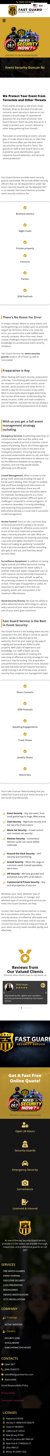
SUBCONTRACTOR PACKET (18, 1347)
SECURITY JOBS (12, 1338)
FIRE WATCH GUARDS (14, 1271)
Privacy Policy (8, 1392)
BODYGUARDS (10, 1289)
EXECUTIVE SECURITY (14, 1280)
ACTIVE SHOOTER (13, 1324)
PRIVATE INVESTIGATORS (16, 1294)
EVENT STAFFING (11, 1275)
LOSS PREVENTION (12, 1285)
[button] (4, 21)
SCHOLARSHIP (12, 1342)
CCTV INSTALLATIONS (14, 1299)
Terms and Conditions (12, 1400)
